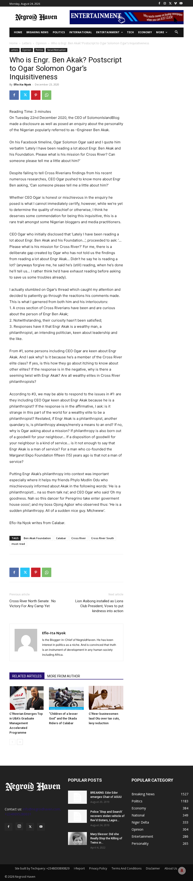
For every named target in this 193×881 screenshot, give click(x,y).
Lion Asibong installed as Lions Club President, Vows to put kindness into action (99, 606)
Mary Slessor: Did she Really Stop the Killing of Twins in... (106, 838)
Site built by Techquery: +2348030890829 (42, 868)
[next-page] (20, 742)
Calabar (61, 538)
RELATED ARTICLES (27, 676)
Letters (26, 43)
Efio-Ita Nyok (22, 84)
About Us (171, 868)
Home (13, 43)
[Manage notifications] (182, 870)
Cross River (78, 538)
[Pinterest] (35, 95)
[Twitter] (170, 3)
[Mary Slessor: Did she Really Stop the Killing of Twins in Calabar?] (77, 838)
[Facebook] (159, 3)
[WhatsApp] (46, 95)
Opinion (41, 43)
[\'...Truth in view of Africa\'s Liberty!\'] (36, 17)
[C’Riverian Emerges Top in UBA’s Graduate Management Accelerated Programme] (26, 698)
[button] (176, 32)
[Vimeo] (175, 3)
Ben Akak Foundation (37, 538)
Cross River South (102, 538)
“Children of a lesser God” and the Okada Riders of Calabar (63, 718)
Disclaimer (153, 868)
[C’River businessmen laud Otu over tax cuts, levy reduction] (106, 698)
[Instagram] (165, 3)
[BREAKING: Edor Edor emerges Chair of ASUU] (77, 797)
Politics (39, 50)
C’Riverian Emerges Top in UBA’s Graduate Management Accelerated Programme (26, 723)
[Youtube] (181, 3)
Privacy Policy (98, 868)
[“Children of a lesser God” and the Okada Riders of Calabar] (66, 698)
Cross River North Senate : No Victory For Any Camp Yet (32, 603)
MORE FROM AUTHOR (63, 676)
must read (18, 544)
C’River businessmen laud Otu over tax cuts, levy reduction (104, 718)
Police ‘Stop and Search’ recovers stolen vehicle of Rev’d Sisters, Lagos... (107, 816)
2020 (62, 117)
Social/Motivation (56, 50)
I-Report (79, 868)
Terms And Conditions (126, 868)
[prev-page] (12, 742)
